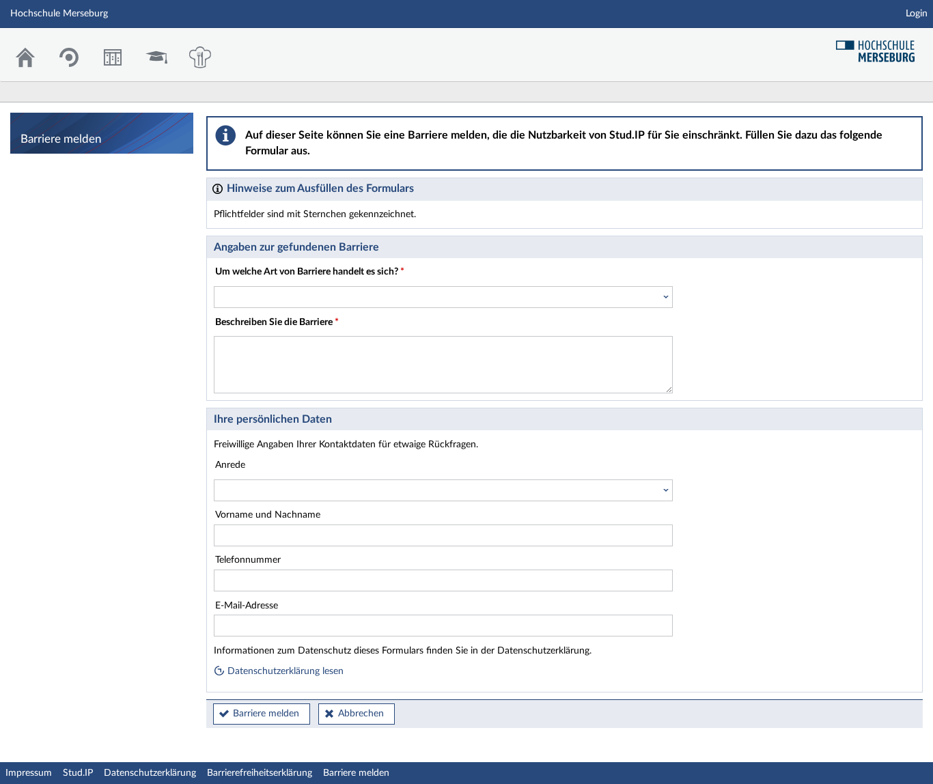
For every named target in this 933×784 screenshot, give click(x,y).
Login (917, 13)
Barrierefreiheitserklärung (259, 773)
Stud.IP (78, 773)
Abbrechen (361, 713)
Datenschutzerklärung (150, 773)
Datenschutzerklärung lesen (284, 671)
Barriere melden (266, 713)
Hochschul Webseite (880, 46)
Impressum (28, 773)
